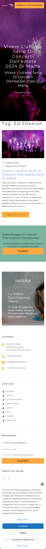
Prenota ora (11, 420)
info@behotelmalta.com (17, 362)
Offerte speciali (12, 403)
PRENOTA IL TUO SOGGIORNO (29, 5)
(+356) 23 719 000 (14, 356)
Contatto (23, 251)
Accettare (23, 526)
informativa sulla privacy (22, 455)
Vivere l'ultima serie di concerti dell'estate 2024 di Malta (23, 174)
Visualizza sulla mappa (16, 368)
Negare (23, 533)
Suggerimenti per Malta (15, 166)
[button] (42, 484)
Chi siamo (10, 391)
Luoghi (9, 408)
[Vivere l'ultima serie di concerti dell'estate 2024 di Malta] (23, 144)
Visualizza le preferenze (23, 539)
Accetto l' (19, 455)
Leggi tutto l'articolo (16, 214)
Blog (8, 412)
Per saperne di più (23, 92)
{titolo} (19, 545)
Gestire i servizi (22, 519)
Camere (9, 395)
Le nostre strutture (14, 399)
